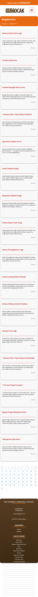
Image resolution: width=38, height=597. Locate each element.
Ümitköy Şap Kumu (9, 60)
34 (23, 478)
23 (14, 475)
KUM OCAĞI (19, 542)
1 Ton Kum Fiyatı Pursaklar (12, 385)
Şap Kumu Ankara (19, 579)
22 (10, 475)
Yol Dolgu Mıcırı (19, 570)
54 (31, 485)
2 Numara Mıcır (19, 557)
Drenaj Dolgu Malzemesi (19, 566)
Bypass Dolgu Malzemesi (19, 544)
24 (18, 475)
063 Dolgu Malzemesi (19, 594)
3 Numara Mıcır (19, 559)
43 (23, 482)
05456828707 (25, 3)
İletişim (19, 529)
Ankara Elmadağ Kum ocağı (12, 250)
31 (10, 478)
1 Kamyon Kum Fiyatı (19, 561)
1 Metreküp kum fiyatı (19, 572)
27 (31, 475)
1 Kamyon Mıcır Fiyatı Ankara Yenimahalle (18, 358)
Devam (33, 48)
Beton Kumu (19, 581)
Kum (19, 546)
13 (10, 471)
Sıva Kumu (19, 585)
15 (18, 471)
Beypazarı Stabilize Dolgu (12, 195)
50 (14, 485)
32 (14, 478)
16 (23, 471)
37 (35, 478)
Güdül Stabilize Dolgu (10, 168)
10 (35, 468)
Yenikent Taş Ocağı (9, 331)
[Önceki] (1, 467)
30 (6, 478)
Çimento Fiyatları (19, 591)
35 (27, 478)
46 (35, 482)
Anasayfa (4, 24)
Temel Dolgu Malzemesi (19, 583)
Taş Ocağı (19, 576)
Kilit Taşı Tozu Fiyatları (19, 568)
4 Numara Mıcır (19, 574)
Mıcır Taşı (19, 540)
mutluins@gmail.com (19, 514)
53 (27, 485)
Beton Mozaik (19, 589)
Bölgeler (19, 531)
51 (18, 485)
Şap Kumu (19, 548)
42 (18, 482)
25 (23, 475)
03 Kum (19, 553)
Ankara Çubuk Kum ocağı (12, 33)
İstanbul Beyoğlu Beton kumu (13, 87)
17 (27, 471)
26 (27, 475)
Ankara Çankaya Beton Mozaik (14, 277)
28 (35, 475)
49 (10, 485)
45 (31, 482)
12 (6, 471)
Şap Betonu (19, 587)
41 (14, 482)
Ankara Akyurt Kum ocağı (12, 223)
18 (31, 471)
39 (6, 482)
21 (6, 475)
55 (35, 485)
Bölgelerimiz (13, 24)
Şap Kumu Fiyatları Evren (11, 141)
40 (10, 482)
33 (18, 478)
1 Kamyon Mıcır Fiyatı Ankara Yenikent (17, 114)
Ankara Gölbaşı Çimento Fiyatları (14, 304)
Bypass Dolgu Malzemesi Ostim (14, 412)
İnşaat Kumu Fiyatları (19, 551)
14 (14, 471)
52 (23, 485)
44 (27, 482)
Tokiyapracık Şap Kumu (11, 439)
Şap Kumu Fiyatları (19, 555)
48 (6, 485)
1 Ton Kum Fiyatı (19, 563)
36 (31, 478)
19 (35, 471)
